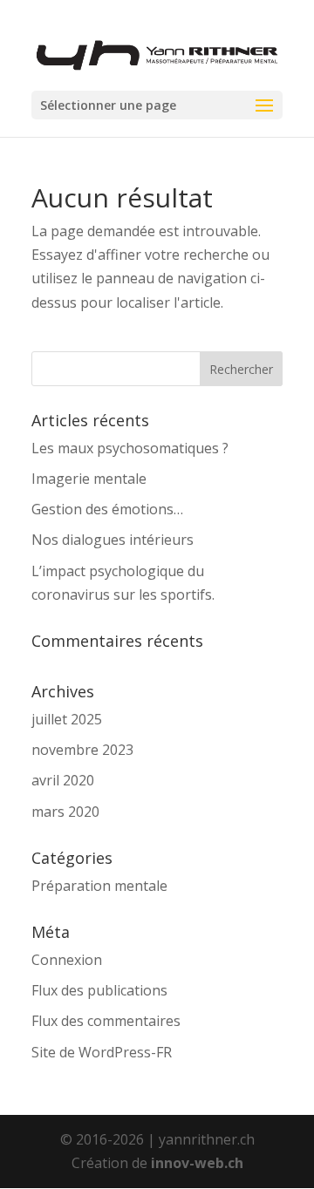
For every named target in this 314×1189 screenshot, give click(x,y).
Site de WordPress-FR (101, 1052)
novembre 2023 (82, 749)
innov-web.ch (197, 1162)
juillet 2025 (66, 719)
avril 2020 (62, 780)
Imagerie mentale (89, 478)
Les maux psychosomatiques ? (130, 448)
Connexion (66, 959)
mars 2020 (65, 811)
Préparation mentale (99, 885)
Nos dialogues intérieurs (112, 539)
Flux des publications (99, 990)
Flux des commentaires (106, 1020)
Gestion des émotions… (107, 509)
